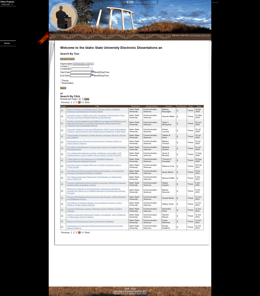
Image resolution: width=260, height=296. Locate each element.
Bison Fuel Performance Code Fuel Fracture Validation (90, 221)
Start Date (65, 72)
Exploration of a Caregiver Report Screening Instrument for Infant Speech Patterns (95, 227)
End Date (65, 75)
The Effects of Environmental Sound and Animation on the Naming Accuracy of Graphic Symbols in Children (95, 172)
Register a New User (202, 35)
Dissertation (68, 83)
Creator (63, 66)
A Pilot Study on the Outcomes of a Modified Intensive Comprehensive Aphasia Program (90, 160)
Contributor (65, 69)
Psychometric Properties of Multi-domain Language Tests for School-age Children (96, 136)
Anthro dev (5, 4)
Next (87, 102)
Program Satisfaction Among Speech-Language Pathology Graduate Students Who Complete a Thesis (96, 184)
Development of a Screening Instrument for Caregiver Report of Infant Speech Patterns (94, 142)
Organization (66, 64)
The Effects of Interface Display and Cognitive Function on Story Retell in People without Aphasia (94, 204)
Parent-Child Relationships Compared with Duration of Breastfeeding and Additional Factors (96, 198)
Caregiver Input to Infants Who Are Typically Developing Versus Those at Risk (94, 166)
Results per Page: (68, 99)
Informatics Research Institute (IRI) (130, 291)
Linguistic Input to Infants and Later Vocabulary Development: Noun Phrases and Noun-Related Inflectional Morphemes (96, 116)
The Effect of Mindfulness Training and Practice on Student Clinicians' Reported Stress (97, 148)
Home (7, 43)
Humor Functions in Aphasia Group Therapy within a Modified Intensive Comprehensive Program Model (93, 110)
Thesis (65, 80)
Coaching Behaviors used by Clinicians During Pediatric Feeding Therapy (94, 210)
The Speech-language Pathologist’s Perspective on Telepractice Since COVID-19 (94, 178)
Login (191, 35)
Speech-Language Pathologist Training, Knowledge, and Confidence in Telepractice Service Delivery (96, 216)
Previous (65, 102)
